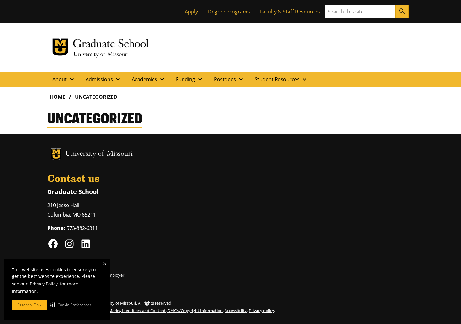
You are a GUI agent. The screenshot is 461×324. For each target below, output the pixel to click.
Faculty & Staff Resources (290, 11)
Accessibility (236, 310)
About (64, 79)
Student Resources (281, 79)
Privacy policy (261, 310)
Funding (190, 79)
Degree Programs (229, 11)
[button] (71, 305)
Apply (191, 11)
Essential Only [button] (29, 304)
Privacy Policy (44, 284)
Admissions (104, 79)
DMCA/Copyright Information (195, 310)
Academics (149, 79)
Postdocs (229, 79)
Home (57, 96)
